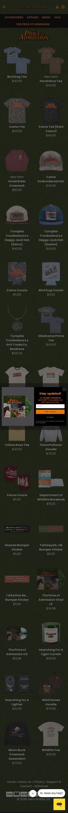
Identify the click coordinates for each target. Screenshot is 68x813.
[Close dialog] (64, 389)
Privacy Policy (42, 422)
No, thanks (50, 417)
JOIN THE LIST (50, 412)
